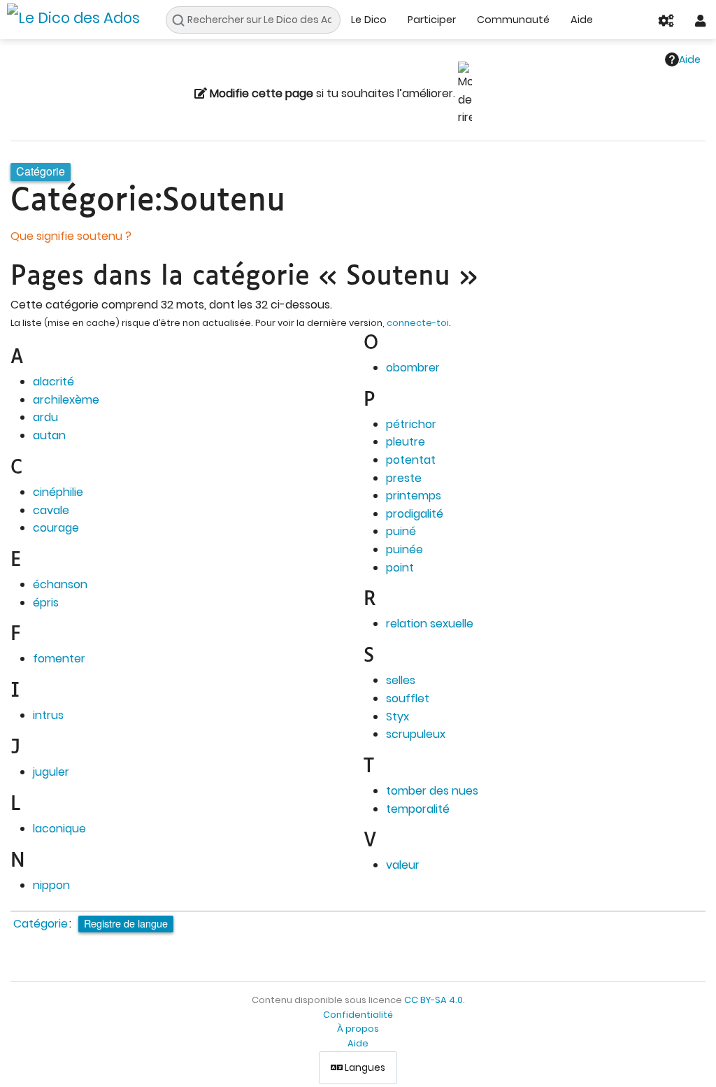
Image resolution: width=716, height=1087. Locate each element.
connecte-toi (418, 323)
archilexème (66, 400)
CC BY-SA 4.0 (433, 1000)
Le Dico (369, 20)
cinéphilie (58, 492)
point (400, 568)
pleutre (405, 442)
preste (404, 478)
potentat (411, 460)
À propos (358, 1028)
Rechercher (182, 20)
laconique (59, 828)
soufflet (407, 698)
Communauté (513, 20)
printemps (413, 496)
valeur (403, 865)
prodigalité (414, 514)
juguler (51, 772)
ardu (45, 417)
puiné (401, 531)
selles (400, 680)
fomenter (59, 659)
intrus (48, 715)
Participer (432, 20)
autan (49, 435)
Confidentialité (358, 1014)
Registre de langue (126, 923)
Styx (397, 717)
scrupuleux (415, 734)
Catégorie (40, 924)
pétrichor (411, 424)
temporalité (418, 809)
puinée (404, 549)
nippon (51, 885)
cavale (51, 510)
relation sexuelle (429, 624)
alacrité (53, 382)
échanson (60, 584)
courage (56, 528)
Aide (582, 20)
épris (46, 603)
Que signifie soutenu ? (70, 236)
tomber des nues (432, 791)
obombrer (413, 368)
